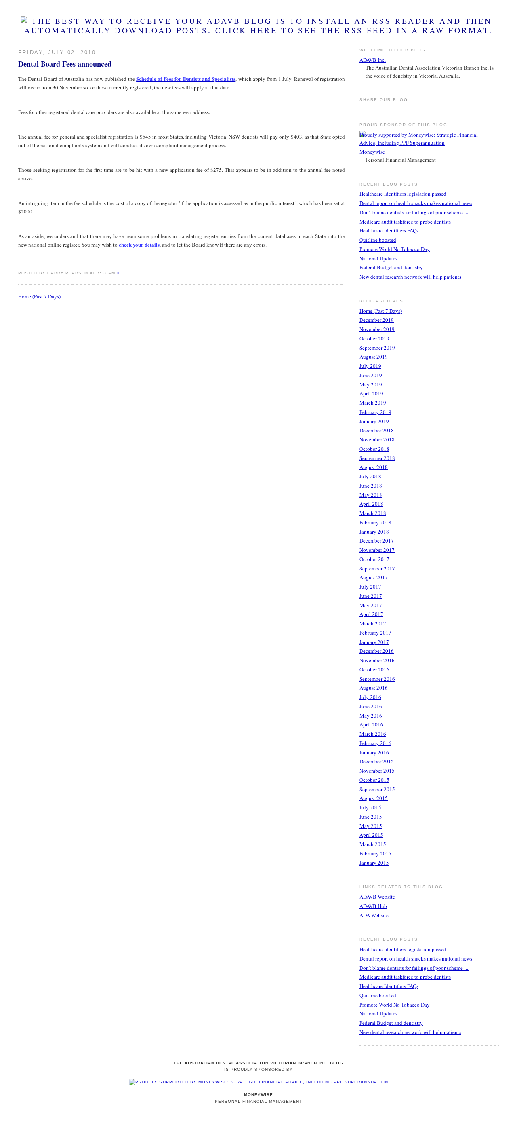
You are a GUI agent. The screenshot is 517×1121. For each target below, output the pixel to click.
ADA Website (374, 915)
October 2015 (374, 779)
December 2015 (376, 761)
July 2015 (370, 807)
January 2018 (374, 531)
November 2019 (377, 329)
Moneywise (372, 151)
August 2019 (373, 356)
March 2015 (372, 844)
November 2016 (377, 660)
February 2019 (375, 412)
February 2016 (375, 743)
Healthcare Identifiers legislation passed (402, 193)
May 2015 (370, 826)
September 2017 (377, 568)
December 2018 (376, 430)
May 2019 (370, 384)
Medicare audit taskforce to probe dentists (405, 221)
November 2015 (377, 770)
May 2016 (370, 715)
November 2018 (377, 439)
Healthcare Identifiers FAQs (388, 230)
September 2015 (377, 789)
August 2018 (373, 467)
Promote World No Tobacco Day (394, 249)
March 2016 (372, 733)
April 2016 (371, 724)
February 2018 (375, 522)
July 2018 (370, 476)
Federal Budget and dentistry (391, 267)
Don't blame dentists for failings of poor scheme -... (414, 212)
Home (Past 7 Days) (39, 296)
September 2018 (377, 458)
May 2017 (370, 605)
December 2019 (376, 319)
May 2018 (370, 494)
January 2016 (374, 752)
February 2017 (375, 632)
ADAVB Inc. (372, 59)
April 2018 (371, 503)
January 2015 (374, 862)
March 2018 (372, 513)
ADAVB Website (377, 896)
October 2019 (374, 338)
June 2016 (370, 706)
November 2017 (377, 549)
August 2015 (373, 798)
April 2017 (371, 614)
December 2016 (376, 650)
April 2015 (371, 834)
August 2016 (373, 687)
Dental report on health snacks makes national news (415, 203)
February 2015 (375, 853)
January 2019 (374, 421)
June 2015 (370, 816)
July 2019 (370, 365)
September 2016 (377, 678)
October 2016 (374, 669)
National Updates (378, 258)
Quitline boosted (377, 239)
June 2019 (370, 375)
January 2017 (374, 642)
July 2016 (370, 697)
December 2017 (376, 540)
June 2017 (370, 596)
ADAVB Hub (373, 906)
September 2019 (377, 347)
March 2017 (372, 623)
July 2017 (370, 586)
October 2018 (374, 448)
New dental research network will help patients (410, 276)
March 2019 (372, 402)
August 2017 (373, 577)
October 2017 (374, 559)
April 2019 (371, 393)
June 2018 (370, 485)
